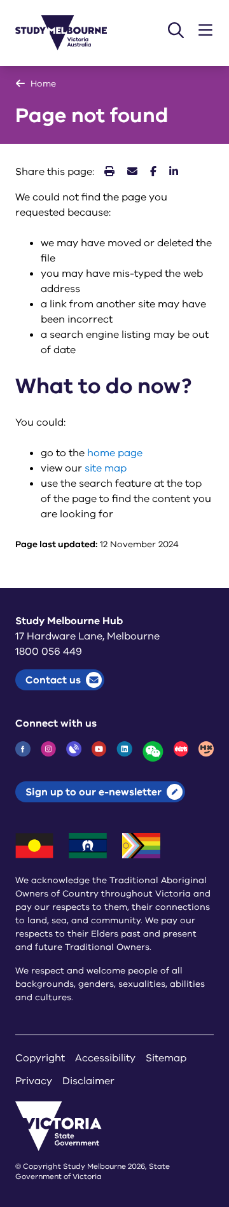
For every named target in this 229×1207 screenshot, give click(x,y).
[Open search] (176, 30)
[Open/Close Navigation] (205, 30)
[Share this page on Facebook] (153, 172)
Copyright (40, 1058)
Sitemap (166, 1058)
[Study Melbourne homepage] (68, 32)
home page (114, 453)
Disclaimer (88, 1081)
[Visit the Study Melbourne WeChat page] (152, 751)
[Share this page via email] (132, 172)
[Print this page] (109, 171)
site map (106, 468)
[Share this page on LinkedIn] (173, 172)
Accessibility (105, 1058)
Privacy (33, 1081)
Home (43, 84)
